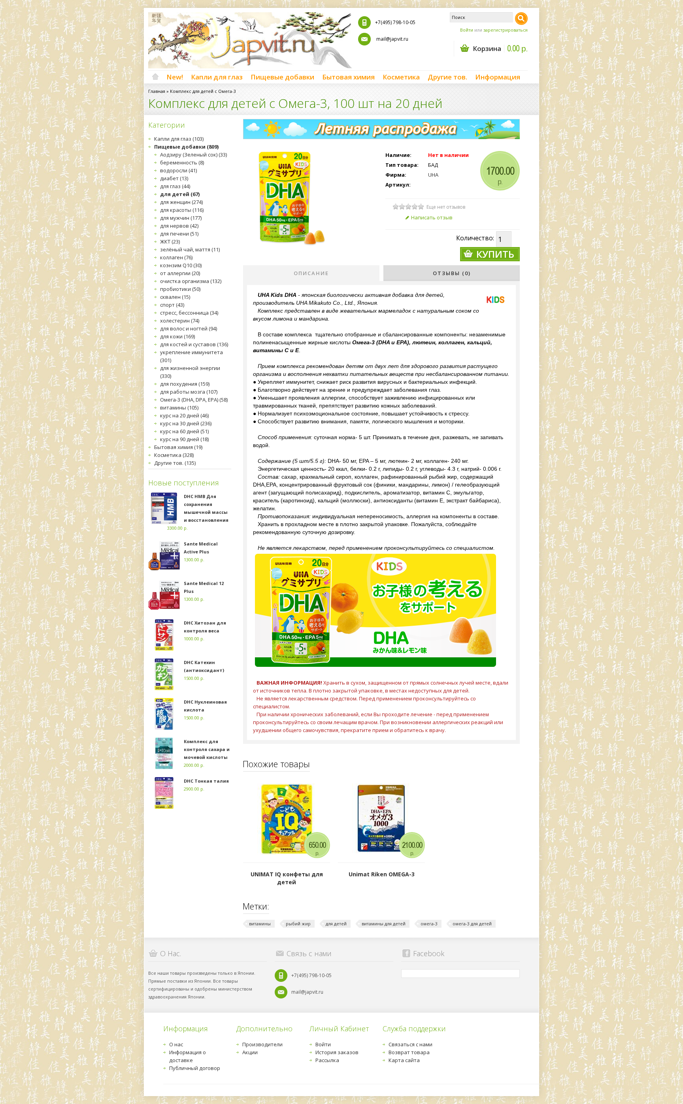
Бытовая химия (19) (178, 447)
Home (155, 77)
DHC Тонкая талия (206, 781)
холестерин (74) (179, 320)
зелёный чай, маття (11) (190, 249)
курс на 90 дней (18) (184, 439)
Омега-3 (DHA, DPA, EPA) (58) (194, 399)
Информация (497, 76)
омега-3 (429, 924)
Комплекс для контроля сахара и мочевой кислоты (207, 749)
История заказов (336, 1052)
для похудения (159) (184, 383)
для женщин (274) (181, 202)
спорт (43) (172, 304)
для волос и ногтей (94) (188, 328)
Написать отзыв (432, 217)
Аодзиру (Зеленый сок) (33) (193, 154)
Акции (250, 1052)
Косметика (401, 76)
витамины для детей (384, 924)
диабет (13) (174, 178)
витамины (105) (179, 407)
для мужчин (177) (181, 217)
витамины (260, 924)
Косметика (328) (174, 455)
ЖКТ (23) (170, 241)
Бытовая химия (348, 76)
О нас (176, 1044)
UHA (433, 174)
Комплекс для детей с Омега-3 (203, 91)
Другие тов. (447, 76)
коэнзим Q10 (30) (181, 265)
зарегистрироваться (505, 30)
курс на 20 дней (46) (184, 415)
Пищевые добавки (282, 76)
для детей (336, 924)
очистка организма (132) (190, 281)
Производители (262, 1044)
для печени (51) (179, 233)
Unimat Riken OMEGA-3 (382, 874)
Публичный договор (194, 1068)
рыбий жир (298, 924)
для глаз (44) (175, 186)
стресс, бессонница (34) (189, 312)
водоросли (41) (178, 170)
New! (174, 76)
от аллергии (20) (180, 273)
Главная (156, 91)
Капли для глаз (217, 76)
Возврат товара (409, 1052)
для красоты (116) (182, 209)
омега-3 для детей (472, 924)
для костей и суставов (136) (194, 344)
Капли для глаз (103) (179, 138)
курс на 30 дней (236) (185, 423)
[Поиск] (521, 18)
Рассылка (327, 1060)
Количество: (475, 238)
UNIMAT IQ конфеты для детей (287, 878)
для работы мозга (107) (188, 391)
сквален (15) (175, 296)
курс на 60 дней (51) (184, 431)
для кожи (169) (177, 336)
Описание (311, 273)
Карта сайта (404, 1060)
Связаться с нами (410, 1044)
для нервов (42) (179, 225)
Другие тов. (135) (175, 462)
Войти (466, 30)
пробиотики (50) (180, 289)
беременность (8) (182, 162)
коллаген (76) (176, 257)
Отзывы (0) (452, 273)
